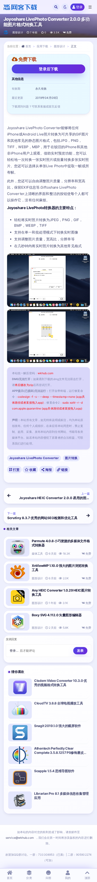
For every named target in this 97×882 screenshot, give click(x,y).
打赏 (16, 470)
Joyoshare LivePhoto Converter (34, 458)
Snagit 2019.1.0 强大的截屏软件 (57, 726)
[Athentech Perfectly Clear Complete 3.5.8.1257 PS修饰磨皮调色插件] (20, 755)
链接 (64, 470)
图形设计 (17, 32)
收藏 (32, 470)
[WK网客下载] (6, 32)
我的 (68, 878)
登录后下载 (48, 69)
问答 (48, 878)
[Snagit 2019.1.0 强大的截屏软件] (20, 732)
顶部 (87, 878)
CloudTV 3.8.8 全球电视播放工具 (58, 703)
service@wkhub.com (20, 837)
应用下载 (42, 46)
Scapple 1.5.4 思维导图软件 (54, 771)
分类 (29, 878)
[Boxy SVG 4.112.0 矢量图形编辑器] (17, 622)
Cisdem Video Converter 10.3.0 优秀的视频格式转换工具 (60, 683)
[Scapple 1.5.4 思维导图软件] (20, 778)
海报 (48, 470)
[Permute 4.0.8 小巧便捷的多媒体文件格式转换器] (17, 547)
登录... (14, 650)
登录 (79, 7)
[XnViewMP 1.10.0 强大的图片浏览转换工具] (17, 572)
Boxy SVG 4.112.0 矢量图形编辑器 (57, 615)
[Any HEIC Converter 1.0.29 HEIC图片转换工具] (17, 597)
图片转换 (71, 458)
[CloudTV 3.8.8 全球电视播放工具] (20, 710)
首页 (28, 46)
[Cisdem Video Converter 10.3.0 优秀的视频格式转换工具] (20, 687)
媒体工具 (37, 553)
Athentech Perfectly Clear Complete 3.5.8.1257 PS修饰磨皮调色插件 (60, 752)
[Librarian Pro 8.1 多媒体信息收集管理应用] (20, 800)
